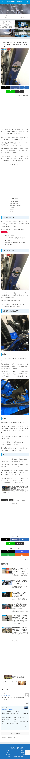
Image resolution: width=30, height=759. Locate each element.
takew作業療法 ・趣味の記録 (15, 1)
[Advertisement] (15, 112)
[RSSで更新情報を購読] (22, 554)
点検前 (12, 207)
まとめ (11, 211)
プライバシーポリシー (22, 754)
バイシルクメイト (14, 201)
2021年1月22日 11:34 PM (6, 695)
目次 (13, 198)
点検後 (12, 209)
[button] (19, 91)
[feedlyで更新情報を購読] (8, 554)
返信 (27, 703)
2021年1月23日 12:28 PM (7, 709)
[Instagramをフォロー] (22, 551)
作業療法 (22, 750)
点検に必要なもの (14, 203)
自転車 (11, 500)
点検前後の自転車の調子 (15, 205)
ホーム (7, 750)
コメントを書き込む (15, 733)
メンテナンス (5, 500)
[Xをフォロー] (8, 551)
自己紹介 (8, 754)
